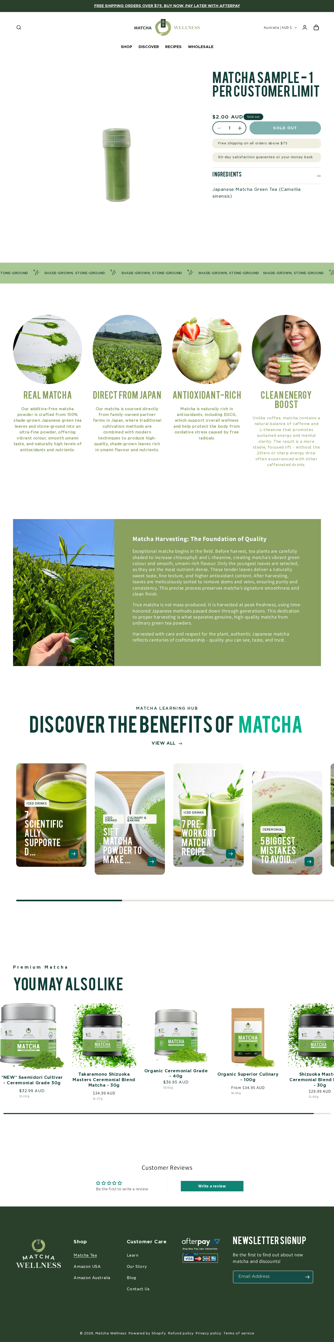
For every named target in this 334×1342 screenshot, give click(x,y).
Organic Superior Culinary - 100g (247, 1077)
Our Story (137, 1266)
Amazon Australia (92, 1278)
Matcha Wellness (111, 1333)
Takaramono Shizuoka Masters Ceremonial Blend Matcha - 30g (104, 1080)
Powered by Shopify (147, 1333)
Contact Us (138, 1289)
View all (164, 743)
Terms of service (238, 1333)
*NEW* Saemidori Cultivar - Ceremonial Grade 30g (32, 1080)
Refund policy (181, 1333)
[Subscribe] (307, 1277)
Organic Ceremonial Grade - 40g (176, 1073)
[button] (19, 27)
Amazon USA (87, 1266)
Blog (131, 1278)
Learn (133, 1255)
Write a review (212, 1185)
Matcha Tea (85, 1255)
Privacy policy (208, 1333)
